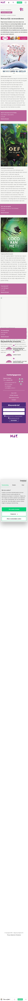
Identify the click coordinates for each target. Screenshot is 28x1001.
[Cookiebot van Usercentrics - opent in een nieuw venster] (20, 481)
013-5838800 (8, 386)
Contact (14, 399)
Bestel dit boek (5, 118)
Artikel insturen (14, 395)
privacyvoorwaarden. (18, 416)
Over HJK (13, 393)
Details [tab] (14, 485)
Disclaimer (18, 935)
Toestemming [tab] (5, 485)
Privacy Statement (11, 935)
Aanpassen (13, 514)
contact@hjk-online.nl (10, 388)
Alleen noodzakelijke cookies (14, 518)
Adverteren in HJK (14, 397)
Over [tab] (23, 485)
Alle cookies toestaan (14, 509)
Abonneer (19, 2)
